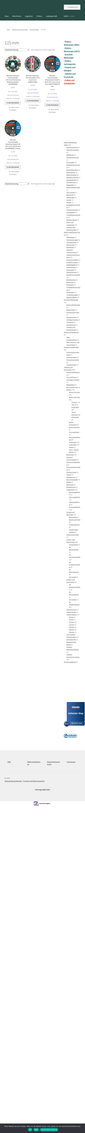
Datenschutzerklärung (49, 1130)
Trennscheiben (34, 30)
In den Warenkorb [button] (13, 103)
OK (30, 1130)
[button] (13, 108)
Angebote (29, 16)
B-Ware (39, 16)
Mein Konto (16, 16)
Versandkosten (14, 95)
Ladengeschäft (51, 16)
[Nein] (82, 1128)
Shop (7, 16)
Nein (36, 1130)
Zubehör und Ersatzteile (20, 30)
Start (8, 30)
